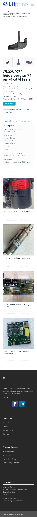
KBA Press (6, 455)
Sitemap (6, 434)
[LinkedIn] (22, 404)
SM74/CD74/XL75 (7, 112)
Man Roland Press (9, 459)
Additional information (23, 121)
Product (6, 11)
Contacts (6, 427)
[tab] (8, 121)
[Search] (27, 4)
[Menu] (31, 4)
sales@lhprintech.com (15, 501)
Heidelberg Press (13, 109)
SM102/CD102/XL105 (23, 109)
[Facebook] (14, 404)
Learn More (17, 393)
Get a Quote (9, 103)
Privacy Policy (8, 430)
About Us (6, 423)
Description (8, 121)
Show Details (26, 220)
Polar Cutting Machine (11, 463)
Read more (12, 220)
